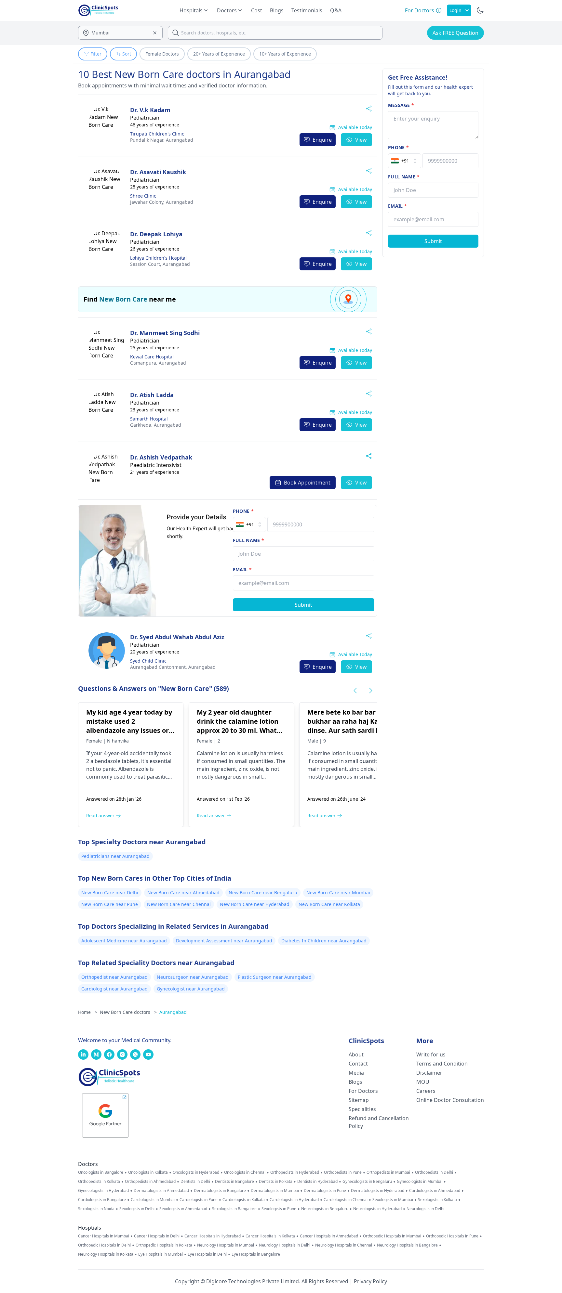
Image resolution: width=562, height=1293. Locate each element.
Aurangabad (161, 140)
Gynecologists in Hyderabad (103, 1190)
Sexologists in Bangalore (234, 1208)
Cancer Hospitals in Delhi (157, 1236)
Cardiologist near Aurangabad (114, 989)
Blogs (277, 10)
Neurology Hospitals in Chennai (343, 1245)
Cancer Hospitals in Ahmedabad (329, 1236)
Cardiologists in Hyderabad (294, 1199)
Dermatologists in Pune (325, 1190)
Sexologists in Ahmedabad (183, 1208)
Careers (425, 1090)
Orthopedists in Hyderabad (294, 1172)
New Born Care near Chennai (179, 904)
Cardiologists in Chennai (346, 1199)
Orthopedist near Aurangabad (114, 977)
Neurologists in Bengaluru (324, 1208)
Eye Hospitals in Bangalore (256, 1254)
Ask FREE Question (455, 32)
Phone (243, 511)
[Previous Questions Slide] (355, 690)
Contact (358, 1063)
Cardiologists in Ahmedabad (434, 1190)
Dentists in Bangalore (234, 1181)
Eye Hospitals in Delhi (207, 1254)
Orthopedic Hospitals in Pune (452, 1236)
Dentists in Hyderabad (317, 1181)
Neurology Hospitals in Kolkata (105, 1254)
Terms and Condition (442, 1063)
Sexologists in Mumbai (392, 1199)
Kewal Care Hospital (152, 357)
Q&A (335, 10)
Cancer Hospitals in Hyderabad (212, 1236)
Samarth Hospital (149, 419)
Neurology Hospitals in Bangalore (407, 1245)
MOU (422, 1081)
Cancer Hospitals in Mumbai (103, 1236)
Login (455, 10)
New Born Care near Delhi (109, 892)
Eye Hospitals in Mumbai (160, 1254)
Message (401, 105)
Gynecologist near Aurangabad (191, 989)
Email (242, 569)
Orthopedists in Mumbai (388, 1172)
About (356, 1054)
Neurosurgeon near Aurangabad (193, 977)
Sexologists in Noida (96, 1208)
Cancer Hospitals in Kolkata (270, 1236)
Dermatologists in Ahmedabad (161, 1190)
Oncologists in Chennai (244, 1172)
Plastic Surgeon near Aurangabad (275, 977)
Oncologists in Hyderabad (196, 1172)
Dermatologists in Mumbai (275, 1190)
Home (87, 1012)
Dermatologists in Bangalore (220, 1190)
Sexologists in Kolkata (437, 1199)
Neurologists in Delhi (425, 1208)
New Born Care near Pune (109, 904)
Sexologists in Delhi (136, 1208)
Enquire (322, 139)
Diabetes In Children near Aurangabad (324, 940)
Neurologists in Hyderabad (377, 1208)
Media (356, 1072)
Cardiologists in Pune (199, 1199)
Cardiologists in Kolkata (243, 1199)
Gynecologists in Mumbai (419, 1181)
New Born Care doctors (128, 1012)
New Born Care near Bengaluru (263, 892)
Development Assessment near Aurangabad (224, 940)
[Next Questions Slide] (370, 690)
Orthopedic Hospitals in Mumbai (392, 1236)
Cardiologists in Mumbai (153, 1199)
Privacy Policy (370, 1281)
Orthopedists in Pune (343, 1172)
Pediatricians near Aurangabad (115, 856)
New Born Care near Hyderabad (254, 904)
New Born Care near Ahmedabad (183, 892)
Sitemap (359, 1100)
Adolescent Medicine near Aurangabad (124, 940)
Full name (248, 540)
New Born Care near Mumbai (338, 892)
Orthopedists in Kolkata (99, 1181)
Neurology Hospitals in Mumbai (225, 1245)
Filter (95, 54)
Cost (256, 10)
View (361, 139)
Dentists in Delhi (195, 1181)
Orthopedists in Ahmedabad (150, 1181)
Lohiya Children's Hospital (158, 258)
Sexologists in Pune (278, 1208)
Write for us (431, 1054)
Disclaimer (429, 1072)
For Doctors (363, 1090)
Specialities (362, 1109)
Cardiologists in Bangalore (102, 1199)
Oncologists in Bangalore (100, 1172)
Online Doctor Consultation (450, 1100)
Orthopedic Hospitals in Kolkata (164, 1245)
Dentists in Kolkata (275, 1181)
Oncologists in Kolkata (148, 1172)
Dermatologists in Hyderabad (377, 1190)
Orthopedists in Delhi (434, 1172)
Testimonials (306, 10)
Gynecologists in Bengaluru (367, 1181)
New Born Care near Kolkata (329, 904)
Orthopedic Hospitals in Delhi (104, 1245)
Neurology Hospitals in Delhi (284, 1245)
